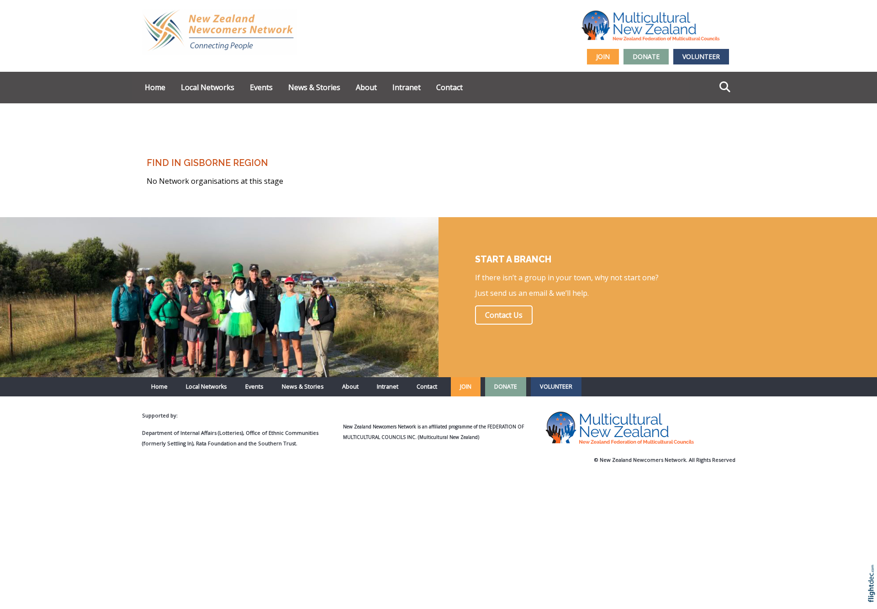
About (366, 87)
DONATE (646, 56)
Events (261, 87)
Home (155, 87)
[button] (873, 595)
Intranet (406, 87)
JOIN (603, 56)
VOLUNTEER (701, 56)
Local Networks (207, 87)
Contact (449, 87)
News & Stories (314, 87)
